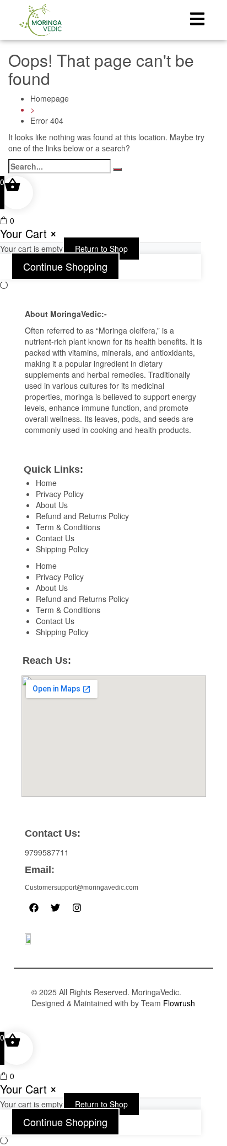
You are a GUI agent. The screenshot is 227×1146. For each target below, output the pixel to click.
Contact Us (55, 537)
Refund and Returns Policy (82, 515)
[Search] (117, 169)
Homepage (49, 98)
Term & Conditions (68, 526)
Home (46, 482)
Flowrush (179, 1002)
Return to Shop (101, 248)
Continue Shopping (65, 266)
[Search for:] (59, 166)
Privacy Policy (60, 493)
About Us (52, 504)
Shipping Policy (62, 548)
